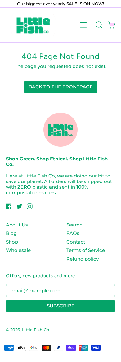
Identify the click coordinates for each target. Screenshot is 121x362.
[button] (98, 25)
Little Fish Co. (36, 329)
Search (74, 225)
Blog (11, 233)
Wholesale (18, 250)
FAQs (72, 233)
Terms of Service (85, 250)
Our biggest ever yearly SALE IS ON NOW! (60, 3)
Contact (75, 242)
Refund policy (82, 259)
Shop (12, 242)
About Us (17, 225)
